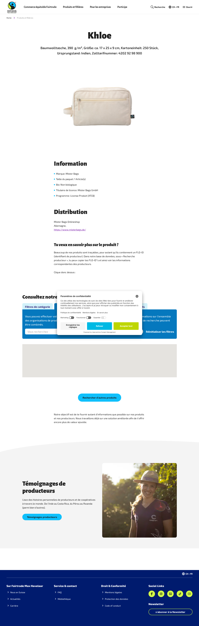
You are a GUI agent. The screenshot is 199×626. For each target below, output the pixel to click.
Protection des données (116, 599)
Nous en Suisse (17, 592)
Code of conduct (113, 605)
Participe (122, 7)
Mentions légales (113, 592)
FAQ (60, 592)
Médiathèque (64, 599)
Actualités (15, 599)
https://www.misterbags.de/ (70, 229)
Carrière (14, 605)
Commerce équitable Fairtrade (40, 7)
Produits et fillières (73, 7)
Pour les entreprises (100, 7)
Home (9, 18)
